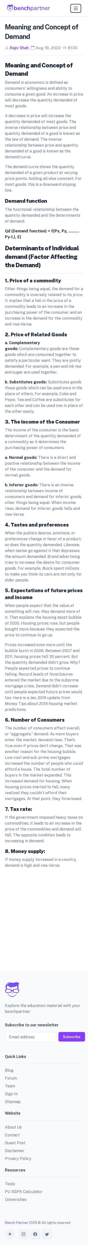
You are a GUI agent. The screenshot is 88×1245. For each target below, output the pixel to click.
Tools (10, 1184)
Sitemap (13, 1101)
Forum (11, 1078)
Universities (15, 1199)
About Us (13, 1127)
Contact (12, 1135)
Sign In (11, 1094)
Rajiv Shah (19, 48)
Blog (9, 1070)
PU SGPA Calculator (24, 1191)
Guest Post (15, 1143)
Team (10, 1086)
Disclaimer (14, 1150)
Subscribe (71, 1037)
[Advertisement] (44, 918)
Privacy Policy (18, 1158)
